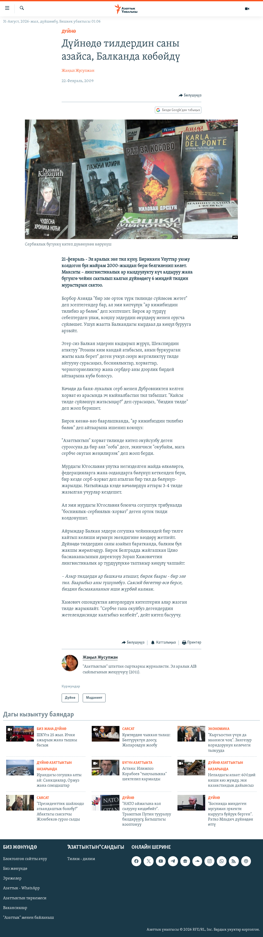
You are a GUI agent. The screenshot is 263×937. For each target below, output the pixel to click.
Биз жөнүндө (15, 869)
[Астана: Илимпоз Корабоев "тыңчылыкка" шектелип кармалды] (105, 767)
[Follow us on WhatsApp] (222, 861)
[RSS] (234, 861)
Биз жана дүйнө (51, 729)
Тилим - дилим (81, 859)
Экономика (218, 729)
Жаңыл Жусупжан (78, 71)
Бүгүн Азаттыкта (137, 763)
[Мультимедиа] (247, 8)
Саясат (128, 729)
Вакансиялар (15, 908)
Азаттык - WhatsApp (21, 888)
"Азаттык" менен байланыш (28, 917)
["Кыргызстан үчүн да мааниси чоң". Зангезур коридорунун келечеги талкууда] (191, 734)
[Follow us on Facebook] (136, 861)
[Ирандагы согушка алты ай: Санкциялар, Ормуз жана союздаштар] (20, 767)
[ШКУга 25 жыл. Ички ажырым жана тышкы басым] (20, 734)
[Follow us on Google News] (185, 861)
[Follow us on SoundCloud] (197, 861)
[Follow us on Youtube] (161, 861)
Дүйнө (69, 31)
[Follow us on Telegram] (173, 861)
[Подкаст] (246, 861)
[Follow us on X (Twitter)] (148, 861)
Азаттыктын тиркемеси (24, 898)
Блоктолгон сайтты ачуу (25, 859)
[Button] (190, 95)
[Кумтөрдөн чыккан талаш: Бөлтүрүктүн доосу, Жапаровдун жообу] (105, 734)
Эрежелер (12, 878)
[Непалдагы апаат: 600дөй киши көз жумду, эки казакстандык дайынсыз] (191, 767)
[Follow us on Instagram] (209, 861)
